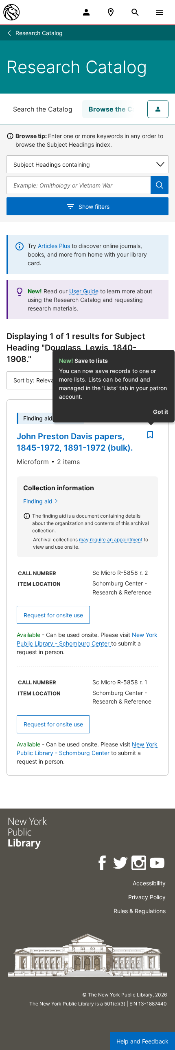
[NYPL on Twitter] (121, 864)
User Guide (83, 291)
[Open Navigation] (159, 12)
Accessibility (149, 883)
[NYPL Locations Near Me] (110, 12)
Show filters (94, 206)
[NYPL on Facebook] (103, 864)
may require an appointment (110, 539)
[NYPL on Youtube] (158, 864)
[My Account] (86, 12)
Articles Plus (54, 245)
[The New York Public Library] (11, 12)
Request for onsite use (53, 615)
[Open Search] (135, 12)
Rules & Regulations (140, 910)
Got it (160, 411)
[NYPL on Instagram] (139, 864)
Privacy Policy (147, 897)
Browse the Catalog (120, 109)
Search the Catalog (42, 109)
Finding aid (37, 501)
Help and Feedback (142, 1041)
